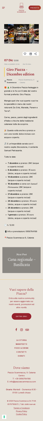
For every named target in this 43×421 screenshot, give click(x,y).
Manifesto (21, 344)
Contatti (21, 352)
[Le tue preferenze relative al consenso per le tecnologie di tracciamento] (4, 417)
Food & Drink (21, 348)
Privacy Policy (21, 411)
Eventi (21, 356)
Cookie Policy (21, 414)
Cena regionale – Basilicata (21, 260)
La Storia (21, 340)
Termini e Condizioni (21, 408)
